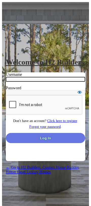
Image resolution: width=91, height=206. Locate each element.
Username (14, 74)
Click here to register (62, 121)
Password (13, 88)
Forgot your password (45, 127)
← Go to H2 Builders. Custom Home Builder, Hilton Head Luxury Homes (42, 169)
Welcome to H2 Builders (45, 62)
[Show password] (79, 92)
